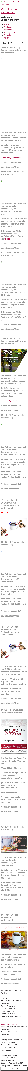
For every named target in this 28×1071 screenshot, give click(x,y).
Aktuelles (8, 35)
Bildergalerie (9, 32)
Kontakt (7, 38)
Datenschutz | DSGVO (9, 1024)
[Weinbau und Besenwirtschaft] (11, 2)
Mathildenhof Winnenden (9, 10)
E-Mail (8, 238)
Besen (6, 24)
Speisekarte (9, 27)
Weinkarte (8, 30)
